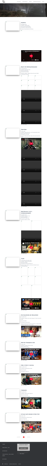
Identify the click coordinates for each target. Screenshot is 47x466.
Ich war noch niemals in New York (30, 414)
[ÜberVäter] (13, 133)
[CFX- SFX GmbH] (3, 2)
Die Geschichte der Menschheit (29, 315)
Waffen (30, 1)
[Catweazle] (13, 393)
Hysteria (23, 22)
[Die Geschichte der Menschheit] (13, 318)
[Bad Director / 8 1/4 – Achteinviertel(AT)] (13, 215)
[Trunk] (13, 262)
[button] (27, 1)
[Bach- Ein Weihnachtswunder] (13, 70)
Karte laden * (23, 448)
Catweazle (24, 390)
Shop (43, 1)
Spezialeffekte (24, 1)
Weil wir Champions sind (28, 342)
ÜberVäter (24, 129)
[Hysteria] (13, 26)
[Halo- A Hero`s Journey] (13, 368)
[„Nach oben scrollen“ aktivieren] (45, 464)
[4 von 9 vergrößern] (26, 81)
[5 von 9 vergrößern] (33, 81)
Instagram (2, 464)
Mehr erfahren (22, 453)
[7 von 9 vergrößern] (26, 86)
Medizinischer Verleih (36, 1)
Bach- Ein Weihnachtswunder (29, 67)
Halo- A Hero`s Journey (27, 365)
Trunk (22, 258)
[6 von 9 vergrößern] (40, 81)
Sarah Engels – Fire (6, 447)
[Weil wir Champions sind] (13, 346)
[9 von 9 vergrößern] (40, 86)
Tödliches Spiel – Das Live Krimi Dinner (8, 455)
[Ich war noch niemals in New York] (13, 417)
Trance (3, 444)
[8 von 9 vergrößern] (33, 86)
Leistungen (19, 1)
